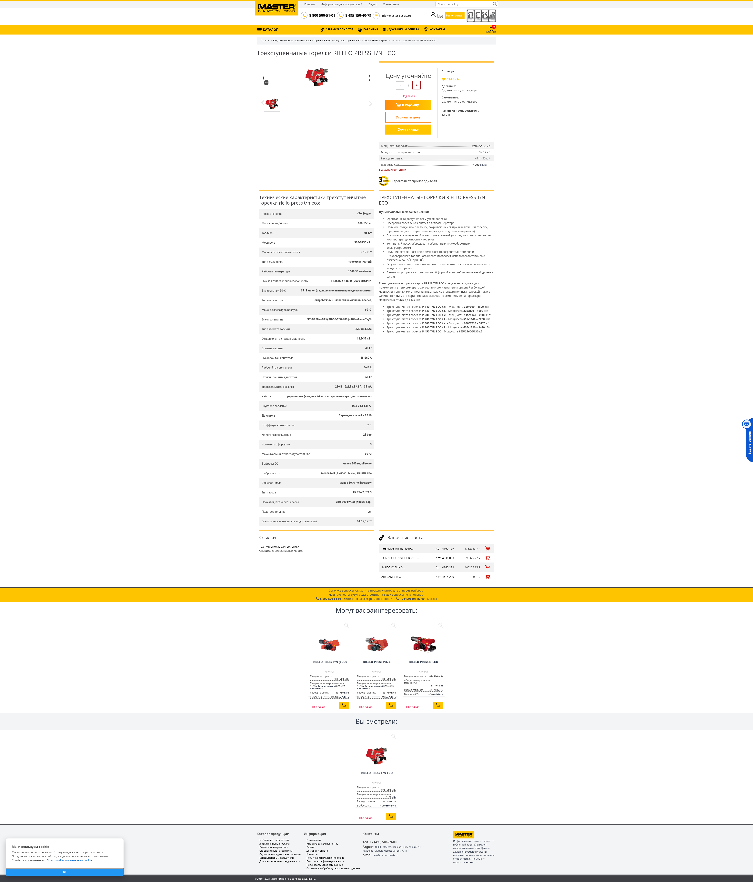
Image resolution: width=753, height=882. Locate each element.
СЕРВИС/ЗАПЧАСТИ (339, 29)
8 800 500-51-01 (321, 15)
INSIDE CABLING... (393, 567)
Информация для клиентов (322, 843)
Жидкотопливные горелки (274, 843)
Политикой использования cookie (69, 860)
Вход (440, 15)
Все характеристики (392, 169)
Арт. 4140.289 (445, 567)
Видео (373, 4)
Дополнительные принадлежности (279, 861)
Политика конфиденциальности (325, 861)
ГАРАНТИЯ (370, 29)
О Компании (313, 840)
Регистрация (454, 15)
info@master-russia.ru (396, 15)
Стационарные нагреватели (276, 850)
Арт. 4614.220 (445, 577)
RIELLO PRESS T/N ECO (377, 773)
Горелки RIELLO (322, 40)
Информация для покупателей (341, 4)
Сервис (310, 847)
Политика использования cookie (325, 857)
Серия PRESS (371, 40)
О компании (391, 4)
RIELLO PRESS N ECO (423, 662)
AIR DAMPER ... (391, 577)
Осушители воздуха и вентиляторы (280, 854)
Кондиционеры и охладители (276, 857)
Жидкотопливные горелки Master (292, 40)
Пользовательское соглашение (324, 865)
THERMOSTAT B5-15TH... (397, 548)
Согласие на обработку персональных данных (333, 868)
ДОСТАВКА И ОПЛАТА (404, 29)
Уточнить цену (408, 117)
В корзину (410, 105)
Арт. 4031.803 (445, 558)
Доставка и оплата (317, 850)
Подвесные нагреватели (273, 847)
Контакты (311, 854)
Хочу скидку (408, 129)
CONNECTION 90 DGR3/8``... (400, 558)
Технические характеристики (279, 546)
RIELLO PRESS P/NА (376, 662)
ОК (64, 872)
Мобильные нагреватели (274, 840)
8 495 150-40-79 (357, 15)
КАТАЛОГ (270, 29)
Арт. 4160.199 (445, 548)
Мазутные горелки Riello (347, 40)
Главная (309, 4)
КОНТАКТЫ (437, 29)
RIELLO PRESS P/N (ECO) (330, 662)
